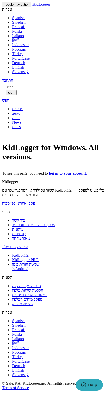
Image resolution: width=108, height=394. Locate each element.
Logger (41, 4)
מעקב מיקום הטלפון (27, 299)
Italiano (18, 36)
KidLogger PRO (25, 260)
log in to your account (67, 173)
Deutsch (18, 63)
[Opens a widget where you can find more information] (89, 385)
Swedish (19, 22)
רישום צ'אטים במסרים (29, 295)
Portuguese (21, 58)
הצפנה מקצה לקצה (26, 286)
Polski (17, 31)
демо (16, 113)
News (16, 122)
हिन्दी (15, 40)
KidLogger (21, 255)
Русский (19, 49)
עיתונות (18, 229)
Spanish (18, 18)
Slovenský (20, 72)
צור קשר (18, 220)
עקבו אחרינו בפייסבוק (18, 203)
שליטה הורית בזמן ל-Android (25, 266)
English (18, 67)
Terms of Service (15, 388)
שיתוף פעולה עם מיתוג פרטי (33, 225)
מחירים (17, 109)
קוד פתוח (19, 234)
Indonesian (20, 45)
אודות (16, 127)
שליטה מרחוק (22, 304)
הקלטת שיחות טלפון (27, 290)
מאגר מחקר (21, 238)
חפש (11, 92)
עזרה (16, 118)
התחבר (7, 80)
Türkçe (17, 54)
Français (18, 27)
